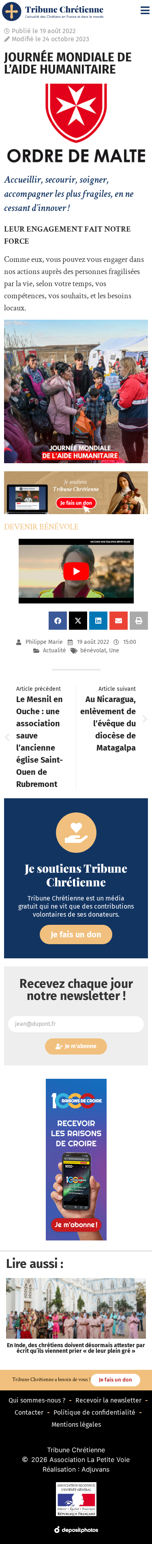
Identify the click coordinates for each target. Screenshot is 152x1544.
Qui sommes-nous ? (37, 1400)
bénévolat (93, 650)
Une (114, 650)
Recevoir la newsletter (108, 1400)
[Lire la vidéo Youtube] (76, 571)
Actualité (54, 650)
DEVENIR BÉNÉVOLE (41, 527)
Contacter (29, 1412)
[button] (58, 621)
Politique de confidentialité (94, 1412)
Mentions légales (76, 1424)
